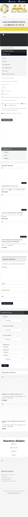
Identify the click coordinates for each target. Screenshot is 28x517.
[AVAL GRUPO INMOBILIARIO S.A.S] (14, 9)
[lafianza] (14, 444)
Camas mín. (5, 355)
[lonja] (14, 455)
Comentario (4, 267)
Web (3, 296)
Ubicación (5, 316)
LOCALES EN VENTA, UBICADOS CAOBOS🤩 (12, 213)
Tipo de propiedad (7, 335)
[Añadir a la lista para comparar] (1, 34)
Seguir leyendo (10, 397)
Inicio (2, 29)
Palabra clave (6, 344)
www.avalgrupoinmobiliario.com (14, 493)
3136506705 (12, 1)
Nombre (3, 283)
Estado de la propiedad (8, 326)
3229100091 (22, 1)
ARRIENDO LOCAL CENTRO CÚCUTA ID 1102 (12, 394)
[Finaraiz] (14, 451)
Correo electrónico (6, 290)
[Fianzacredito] (14, 447)
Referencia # (6, 350)
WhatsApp (6, 158)
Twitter (5, 155)
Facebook (6, 152)
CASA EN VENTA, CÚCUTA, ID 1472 (10, 186)
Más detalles (22, 189)
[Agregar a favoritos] (3, 35)
